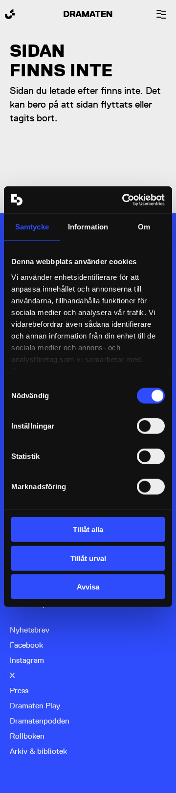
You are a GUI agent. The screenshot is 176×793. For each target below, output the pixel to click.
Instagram (27, 660)
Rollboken (27, 736)
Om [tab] (144, 227)
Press (19, 690)
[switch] (151, 426)
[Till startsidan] (10, 14)
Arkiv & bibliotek (38, 751)
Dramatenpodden (39, 720)
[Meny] (161, 14)
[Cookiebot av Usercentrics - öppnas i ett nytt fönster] (124, 199)
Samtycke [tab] (32, 227)
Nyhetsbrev (29, 629)
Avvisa (88, 587)
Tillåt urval (88, 558)
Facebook (26, 645)
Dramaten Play (35, 705)
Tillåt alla (88, 529)
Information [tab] (88, 227)
